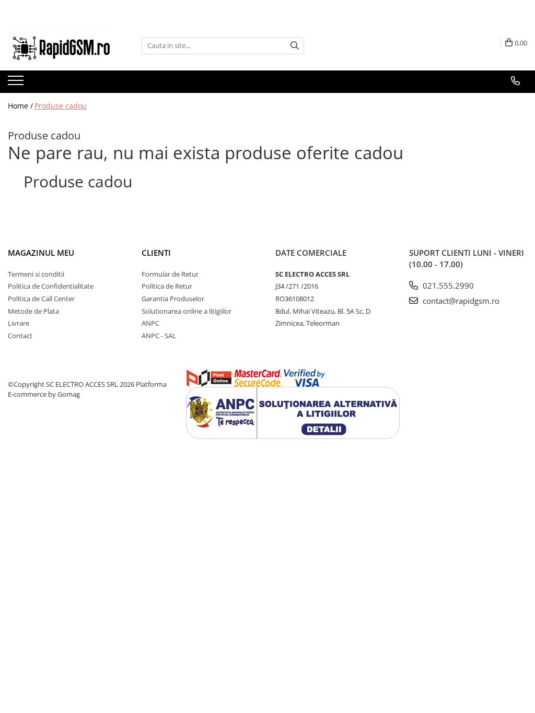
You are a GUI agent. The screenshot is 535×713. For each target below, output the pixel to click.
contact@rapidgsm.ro (460, 300)
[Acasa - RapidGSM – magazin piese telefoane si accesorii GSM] (60, 46)
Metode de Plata (33, 311)
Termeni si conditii (36, 274)
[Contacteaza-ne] (515, 80)
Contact (20, 335)
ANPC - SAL (159, 335)
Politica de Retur (167, 286)
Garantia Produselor (173, 298)
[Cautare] (294, 45)
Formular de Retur (170, 274)
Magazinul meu (41, 252)
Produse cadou (60, 106)
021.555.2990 (447, 285)
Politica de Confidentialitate (51, 286)
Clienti (156, 252)
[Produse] (17, 83)
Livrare (18, 323)
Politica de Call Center (41, 298)
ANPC (150, 323)
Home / (20, 106)
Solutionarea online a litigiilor (186, 311)
